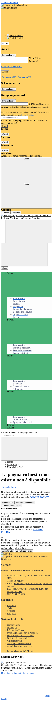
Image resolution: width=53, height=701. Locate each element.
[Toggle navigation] (24, 254)
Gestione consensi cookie (19, 643)
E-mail (32, 104)
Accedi (5, 43)
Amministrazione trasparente (20, 646)
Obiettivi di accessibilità (18, 638)
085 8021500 (17, 581)
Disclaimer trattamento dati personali (18, 673)
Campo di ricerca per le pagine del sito (19, 432)
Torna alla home (8, 487)
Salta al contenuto (9, 2)
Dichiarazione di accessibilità (20, 635)
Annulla (5, 213)
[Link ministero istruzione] (14, 5)
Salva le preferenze (24, 551)
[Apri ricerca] (28, 231)
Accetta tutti (11, 506)
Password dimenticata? (11, 66)
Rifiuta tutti (25, 502)
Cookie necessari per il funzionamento (19, 540)
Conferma (16, 213)
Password (33, 61)
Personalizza (7, 502)
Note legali (12, 627)
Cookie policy (13, 625)
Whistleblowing (14, 641)
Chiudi (5, 134)
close (4, 268)
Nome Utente (35, 58)
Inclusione (12, 464)
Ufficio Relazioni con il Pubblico (22, 633)
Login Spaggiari (27, 115)
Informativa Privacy (16, 630)
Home (10, 462)
